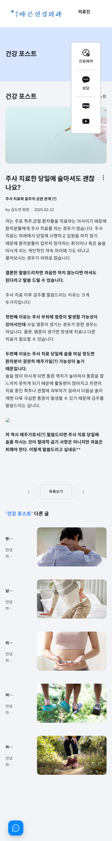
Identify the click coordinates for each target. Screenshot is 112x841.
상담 (85, 88)
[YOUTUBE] (86, 122)
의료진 (84, 12)
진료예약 (86, 61)
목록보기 (56, 491)
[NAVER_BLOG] (86, 107)
